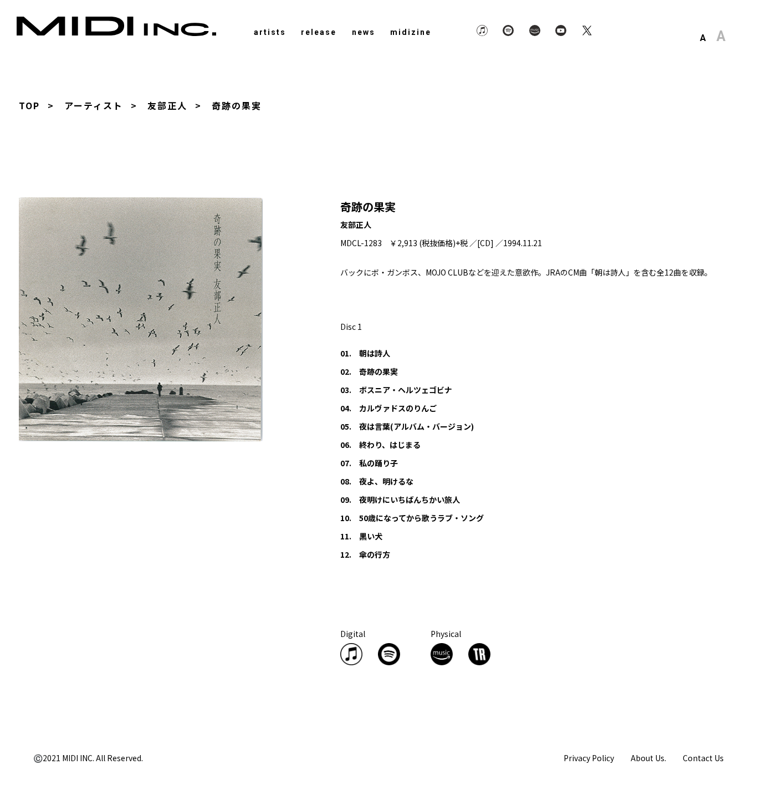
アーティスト (93, 105)
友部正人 (167, 105)
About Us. (648, 757)
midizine (410, 32)
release (318, 32)
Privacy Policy (589, 757)
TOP (29, 105)
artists (270, 32)
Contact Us (703, 757)
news (363, 32)
